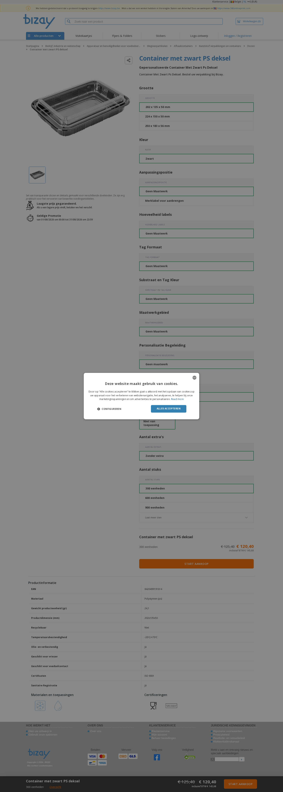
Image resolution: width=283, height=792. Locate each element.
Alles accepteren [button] (169, 408)
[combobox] (194, 378)
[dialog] (141, 396)
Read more (177, 399)
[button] (109, 409)
